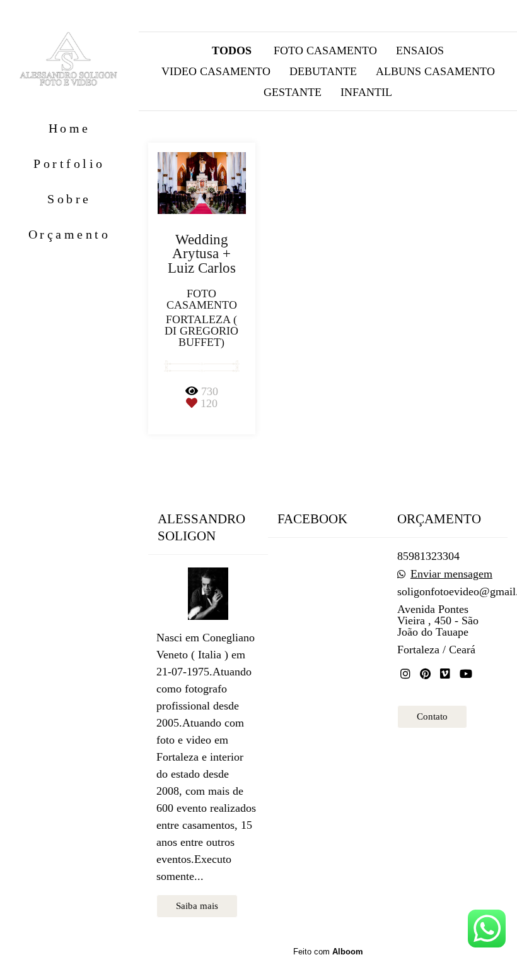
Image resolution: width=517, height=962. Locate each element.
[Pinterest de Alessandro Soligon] (425, 674)
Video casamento (215, 71)
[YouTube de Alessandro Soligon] (466, 674)
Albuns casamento (435, 71)
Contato (432, 716)
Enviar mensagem (451, 573)
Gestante (293, 92)
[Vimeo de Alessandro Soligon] (445, 674)
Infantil (366, 92)
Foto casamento (325, 50)
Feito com (328, 951)
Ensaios (420, 50)
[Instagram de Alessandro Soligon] (405, 674)
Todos (232, 50)
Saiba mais (197, 906)
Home (70, 128)
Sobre (69, 199)
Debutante (323, 71)
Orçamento (69, 234)
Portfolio (69, 163)
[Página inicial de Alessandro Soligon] (69, 60)
